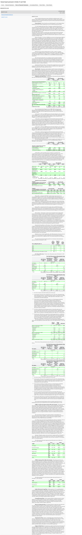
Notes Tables (42, 5)
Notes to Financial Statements (21, 5)
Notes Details (49, 5)
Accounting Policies (34, 5)
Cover (2, 5)
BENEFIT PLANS (4, 17)
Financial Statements (9, 5)
